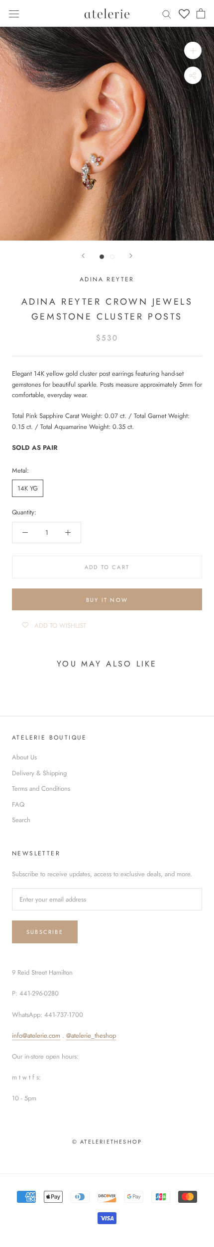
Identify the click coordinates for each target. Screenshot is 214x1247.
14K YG (27, 488)
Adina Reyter (107, 279)
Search (21, 820)
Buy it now (107, 600)
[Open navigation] (14, 13)
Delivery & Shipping (39, 773)
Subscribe (44, 932)
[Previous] (83, 255)
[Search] (166, 13)
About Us (24, 757)
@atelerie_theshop (91, 1035)
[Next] (130, 255)
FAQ (18, 804)
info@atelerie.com (36, 1035)
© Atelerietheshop (107, 1142)
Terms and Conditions (41, 788)
